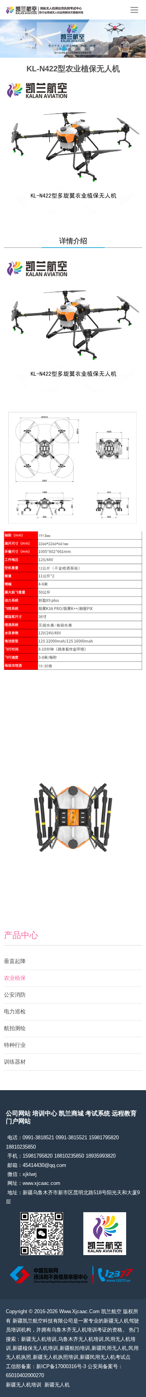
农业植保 (15, 978)
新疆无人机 (57, 1385)
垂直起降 (15, 961)
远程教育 (124, 1113)
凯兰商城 (71, 1113)
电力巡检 (15, 1011)
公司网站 (18, 1113)
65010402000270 (25, 1375)
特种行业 (15, 1045)
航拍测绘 (15, 1028)
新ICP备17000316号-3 (61, 1366)
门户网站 (18, 1121)
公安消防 (15, 995)
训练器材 (15, 1062)
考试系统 (97, 1113)
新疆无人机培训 (23, 1385)
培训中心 (44, 1113)
